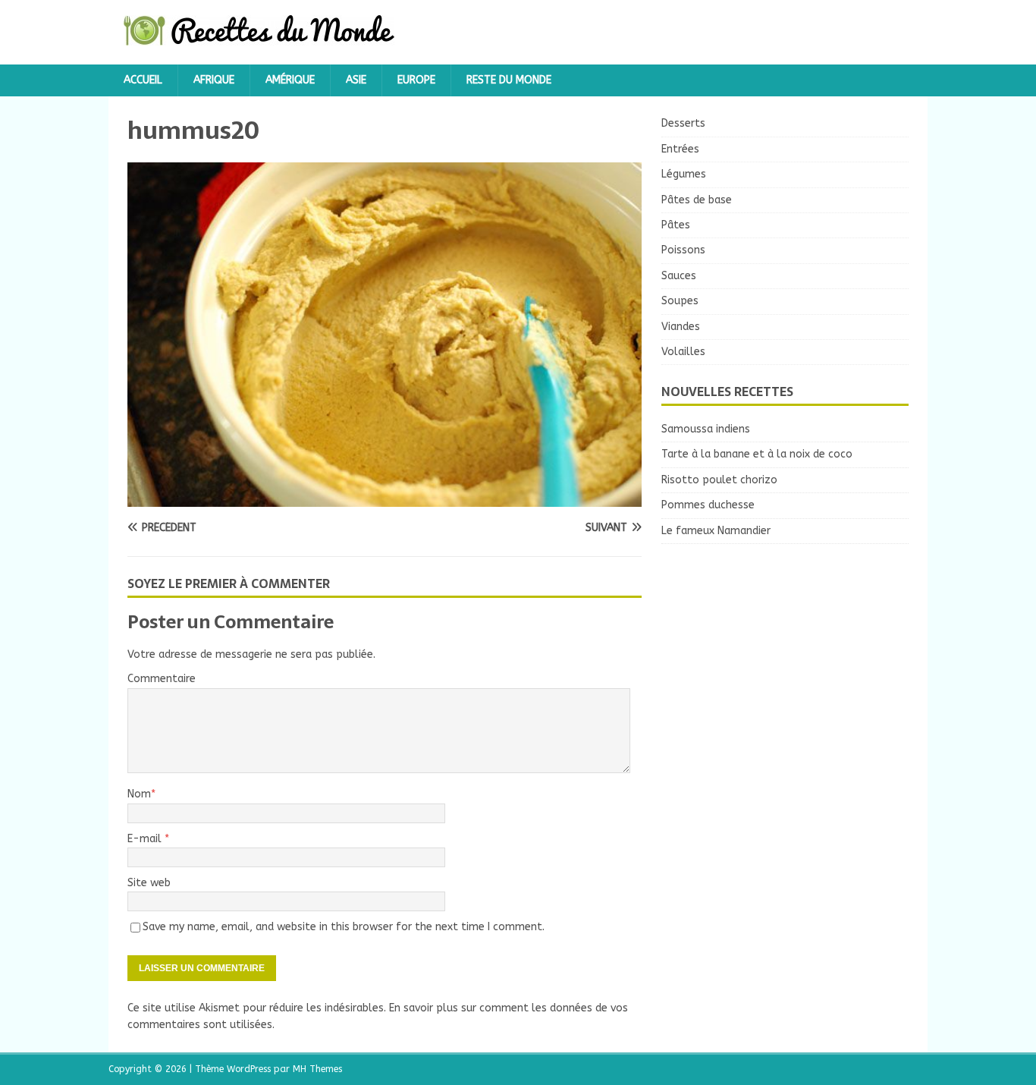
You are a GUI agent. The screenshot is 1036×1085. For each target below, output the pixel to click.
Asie (356, 80)
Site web (149, 882)
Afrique (213, 80)
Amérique (290, 80)
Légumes (683, 174)
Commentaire (161, 678)
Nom (139, 794)
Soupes (680, 300)
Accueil (143, 80)
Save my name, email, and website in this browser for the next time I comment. (344, 926)
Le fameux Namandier (716, 530)
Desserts (683, 123)
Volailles (683, 351)
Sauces (678, 275)
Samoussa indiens (705, 429)
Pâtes (675, 225)
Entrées (680, 149)
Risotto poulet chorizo (719, 479)
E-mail (146, 838)
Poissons (683, 250)
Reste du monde (508, 80)
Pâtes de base (696, 199)
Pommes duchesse (708, 504)
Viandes (680, 326)
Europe (416, 80)
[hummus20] (384, 498)
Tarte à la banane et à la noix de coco (756, 454)
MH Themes (317, 1069)
